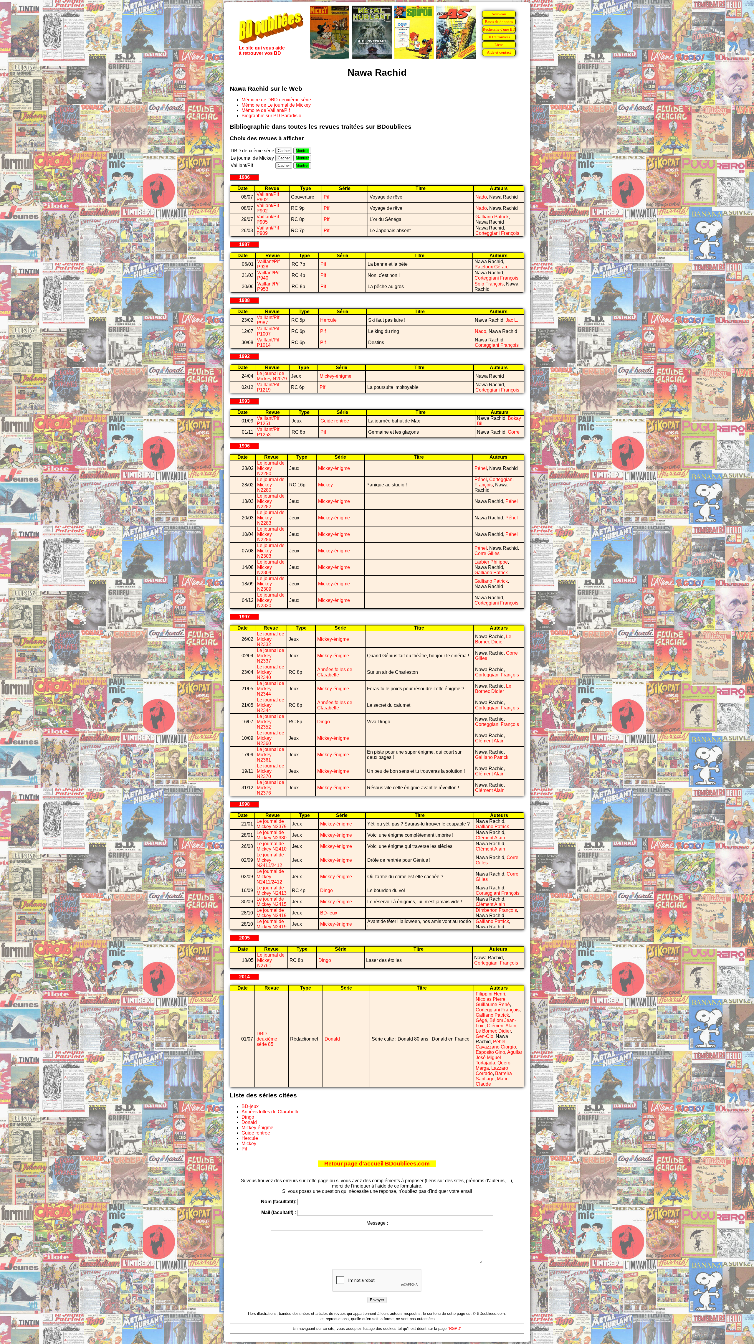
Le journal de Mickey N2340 (270, 672)
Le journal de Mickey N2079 (272, 376)
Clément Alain (490, 740)
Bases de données (499, 21)
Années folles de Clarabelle (334, 672)
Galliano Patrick (492, 216)
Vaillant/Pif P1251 (268, 421)
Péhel (480, 468)
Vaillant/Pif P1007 (268, 331)
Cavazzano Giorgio (496, 1046)
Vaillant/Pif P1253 (268, 432)
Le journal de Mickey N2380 (272, 835)
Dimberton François (496, 910)
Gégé (481, 1020)
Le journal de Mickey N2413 (272, 890)
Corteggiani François (497, 233)
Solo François (489, 283)
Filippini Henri (490, 993)
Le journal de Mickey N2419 (272, 913)
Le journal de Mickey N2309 (271, 584)
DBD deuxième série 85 (267, 1039)
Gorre (514, 432)
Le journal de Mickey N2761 (271, 960)
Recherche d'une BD (499, 29)
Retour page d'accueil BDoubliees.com (377, 1163)
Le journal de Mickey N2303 (271, 551)
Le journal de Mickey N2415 (272, 901)
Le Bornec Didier (493, 639)
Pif (326, 196)
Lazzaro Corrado (492, 1071)
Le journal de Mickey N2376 (270, 787)
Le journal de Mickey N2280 (271, 468)
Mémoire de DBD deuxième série (276, 99)
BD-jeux (328, 912)
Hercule (328, 320)
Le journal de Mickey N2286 (271, 534)
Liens (499, 44)
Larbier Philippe (491, 561)
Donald (332, 1038)
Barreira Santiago (494, 1076)
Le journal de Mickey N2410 (272, 846)
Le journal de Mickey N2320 (271, 600)
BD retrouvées (498, 37)
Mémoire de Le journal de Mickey (276, 105)
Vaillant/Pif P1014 (268, 342)
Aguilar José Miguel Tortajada (499, 1057)
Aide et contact (499, 52)
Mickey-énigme (335, 376)
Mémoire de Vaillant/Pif (266, 110)
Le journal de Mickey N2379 (272, 824)
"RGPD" (455, 1328)
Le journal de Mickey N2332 (270, 639)
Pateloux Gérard (491, 266)
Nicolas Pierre (490, 999)
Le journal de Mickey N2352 (270, 721)
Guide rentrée (334, 420)
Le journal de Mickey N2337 (270, 655)
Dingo (323, 721)
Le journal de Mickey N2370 (270, 771)
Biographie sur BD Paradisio (271, 115)
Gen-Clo (484, 1036)
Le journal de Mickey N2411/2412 (270, 860)
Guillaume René (493, 1004)
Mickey (325, 484)
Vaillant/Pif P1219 (268, 387)
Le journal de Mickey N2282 (271, 501)
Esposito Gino (490, 1052)
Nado (481, 196)
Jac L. (512, 320)
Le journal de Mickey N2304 (271, 567)
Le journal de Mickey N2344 (270, 688)
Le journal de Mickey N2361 (270, 754)
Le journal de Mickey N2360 (270, 738)
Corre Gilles (487, 553)
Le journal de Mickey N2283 (271, 518)
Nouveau (499, 14)
